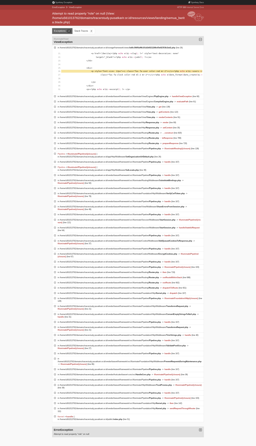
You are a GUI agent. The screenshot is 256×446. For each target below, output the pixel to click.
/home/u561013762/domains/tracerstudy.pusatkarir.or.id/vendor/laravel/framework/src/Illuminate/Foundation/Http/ (113, 293)
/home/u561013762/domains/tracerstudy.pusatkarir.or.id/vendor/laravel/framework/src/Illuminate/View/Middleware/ (122, 207)
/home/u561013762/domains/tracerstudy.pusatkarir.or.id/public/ (91, 419)
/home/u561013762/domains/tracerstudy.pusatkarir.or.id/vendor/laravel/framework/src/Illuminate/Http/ (109, 122)
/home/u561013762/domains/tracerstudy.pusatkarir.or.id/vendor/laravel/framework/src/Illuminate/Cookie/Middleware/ (126, 241)
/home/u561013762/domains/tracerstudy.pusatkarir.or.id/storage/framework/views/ (117, 48)
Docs (197, 2)
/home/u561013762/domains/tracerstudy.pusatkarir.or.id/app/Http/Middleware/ (107, 157)
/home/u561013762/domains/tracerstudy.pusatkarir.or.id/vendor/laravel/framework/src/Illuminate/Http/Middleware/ (116, 385)
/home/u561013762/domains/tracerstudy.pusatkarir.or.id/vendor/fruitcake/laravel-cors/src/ (105, 374)
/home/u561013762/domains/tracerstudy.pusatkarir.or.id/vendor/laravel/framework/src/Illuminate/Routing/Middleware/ (120, 180)
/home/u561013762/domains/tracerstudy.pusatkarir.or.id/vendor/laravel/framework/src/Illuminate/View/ (107, 107)
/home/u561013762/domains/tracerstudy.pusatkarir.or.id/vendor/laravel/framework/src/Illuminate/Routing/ (109, 133)
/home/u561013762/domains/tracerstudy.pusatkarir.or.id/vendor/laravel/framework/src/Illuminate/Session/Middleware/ (117, 220)
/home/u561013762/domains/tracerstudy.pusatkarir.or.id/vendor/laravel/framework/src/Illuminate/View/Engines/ (114, 96)
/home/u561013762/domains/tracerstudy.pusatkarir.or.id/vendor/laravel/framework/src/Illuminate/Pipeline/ (110, 148)
